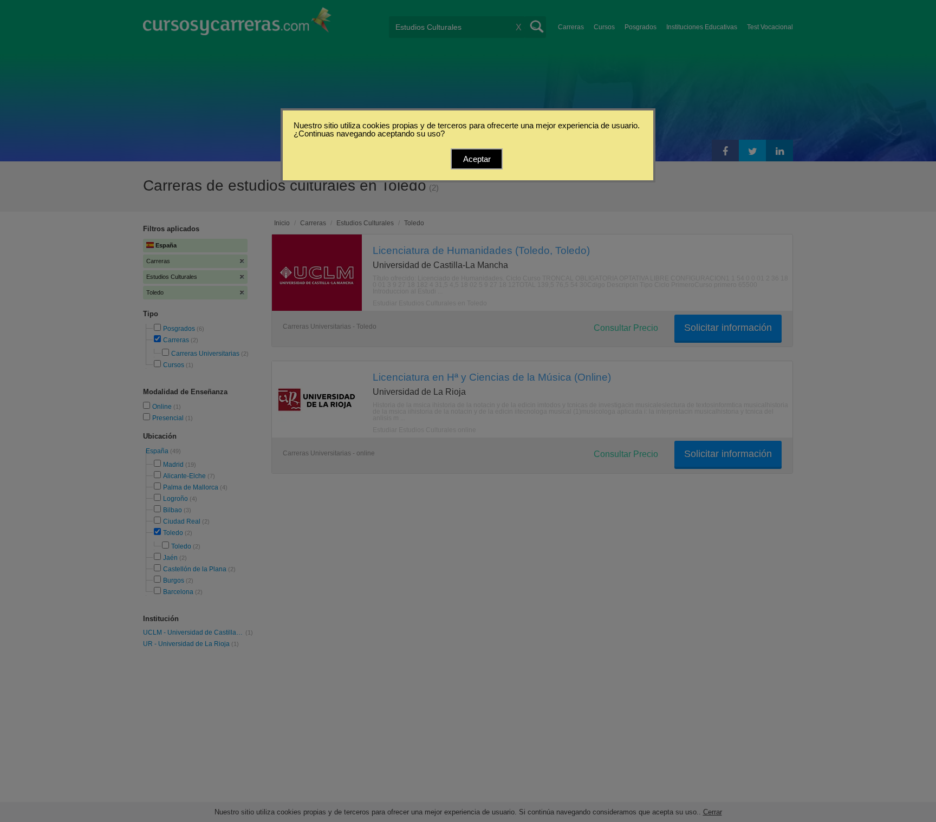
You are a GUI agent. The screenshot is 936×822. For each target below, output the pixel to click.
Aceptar (477, 159)
